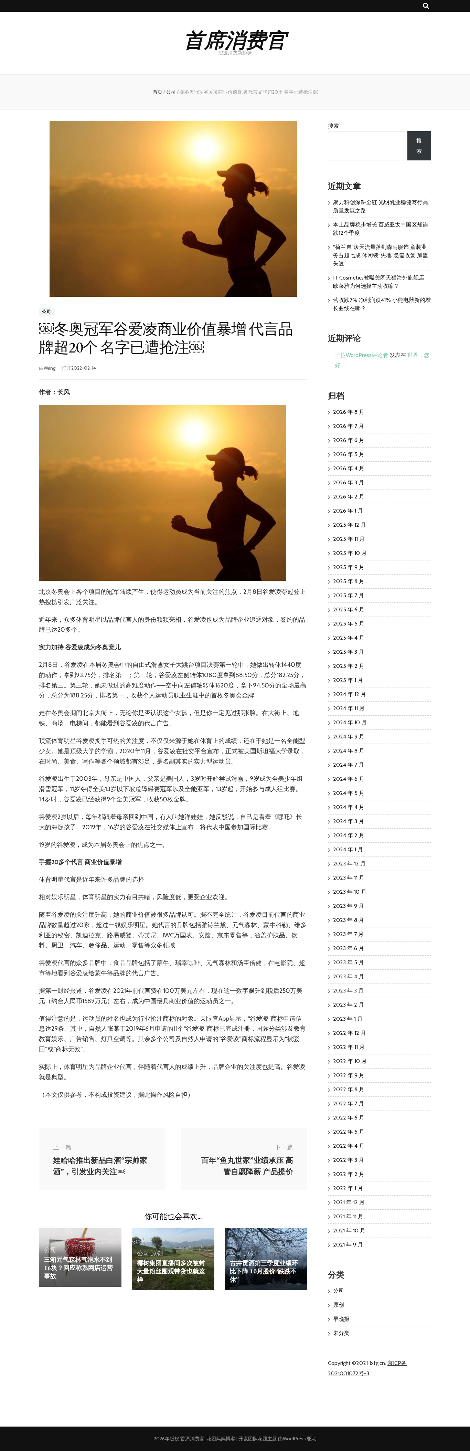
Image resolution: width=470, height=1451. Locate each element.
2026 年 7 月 (348, 426)
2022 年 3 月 (348, 1160)
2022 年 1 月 (348, 1188)
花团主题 (267, 1439)
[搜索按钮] (426, 6)
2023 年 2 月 (348, 1004)
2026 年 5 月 (348, 454)
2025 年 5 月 (348, 623)
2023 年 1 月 (348, 1019)
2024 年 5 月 (348, 793)
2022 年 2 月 (348, 1174)
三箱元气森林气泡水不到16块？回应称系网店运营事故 (78, 1267)
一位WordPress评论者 (361, 355)
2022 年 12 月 (349, 1033)
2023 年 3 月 (348, 990)
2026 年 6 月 (348, 440)
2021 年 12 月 (349, 1202)
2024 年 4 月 (348, 807)
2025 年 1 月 (348, 680)
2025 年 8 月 (348, 581)
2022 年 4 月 (348, 1146)
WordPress (294, 1439)
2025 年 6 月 (348, 609)
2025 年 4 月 (348, 637)
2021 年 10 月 (349, 1230)
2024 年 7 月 (348, 764)
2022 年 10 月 (350, 1061)
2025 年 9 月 (348, 567)
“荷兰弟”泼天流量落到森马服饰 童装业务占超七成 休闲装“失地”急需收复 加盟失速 (380, 255)
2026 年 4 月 (348, 468)
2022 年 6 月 (348, 1117)
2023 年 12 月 (349, 863)
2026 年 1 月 (348, 510)
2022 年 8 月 (348, 1089)
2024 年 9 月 (348, 736)
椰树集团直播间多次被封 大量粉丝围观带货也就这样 (171, 1271)
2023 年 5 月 (348, 962)
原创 (157, 1253)
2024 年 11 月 (349, 708)
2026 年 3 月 (348, 482)
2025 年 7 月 (348, 595)
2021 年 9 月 (348, 1244)
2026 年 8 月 (348, 412)
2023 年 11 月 (348, 877)
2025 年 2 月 (348, 666)
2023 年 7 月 (348, 934)
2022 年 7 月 (348, 1103)
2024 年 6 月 (348, 779)
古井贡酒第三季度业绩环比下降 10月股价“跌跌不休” (264, 1271)
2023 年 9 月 (348, 906)
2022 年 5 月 (348, 1131)
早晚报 (341, 1319)
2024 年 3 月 (348, 821)
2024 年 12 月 (349, 694)
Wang (49, 368)
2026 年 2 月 (348, 496)
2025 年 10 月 (350, 553)
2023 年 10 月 (349, 892)
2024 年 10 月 (350, 722)
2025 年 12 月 (349, 525)
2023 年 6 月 (348, 948)
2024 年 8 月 (348, 750)
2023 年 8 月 (348, 920)
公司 (47, 311)
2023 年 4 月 (348, 976)
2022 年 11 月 (349, 1047)
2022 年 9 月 (348, 1075)
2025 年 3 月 (348, 652)
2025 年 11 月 (349, 539)
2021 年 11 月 (348, 1216)
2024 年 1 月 (348, 849)
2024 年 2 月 (348, 835)
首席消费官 (235, 39)
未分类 (341, 1333)
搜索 (333, 126)
